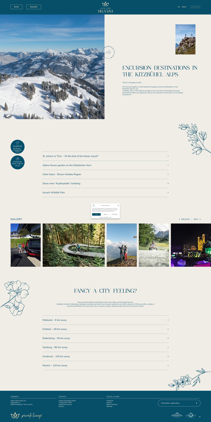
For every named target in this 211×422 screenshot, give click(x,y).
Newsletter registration (170, 403)
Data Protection (106, 217)
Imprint (110, 217)
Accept (96, 214)
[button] (118, 205)
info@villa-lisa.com (65, 404)
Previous (185, 219)
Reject (105, 214)
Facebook (109, 401)
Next (196, 219)
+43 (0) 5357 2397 (65, 402)
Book (16, 7)
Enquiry (61, 406)
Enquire (33, 7)
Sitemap (109, 406)
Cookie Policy (102, 217)
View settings (114, 214)
